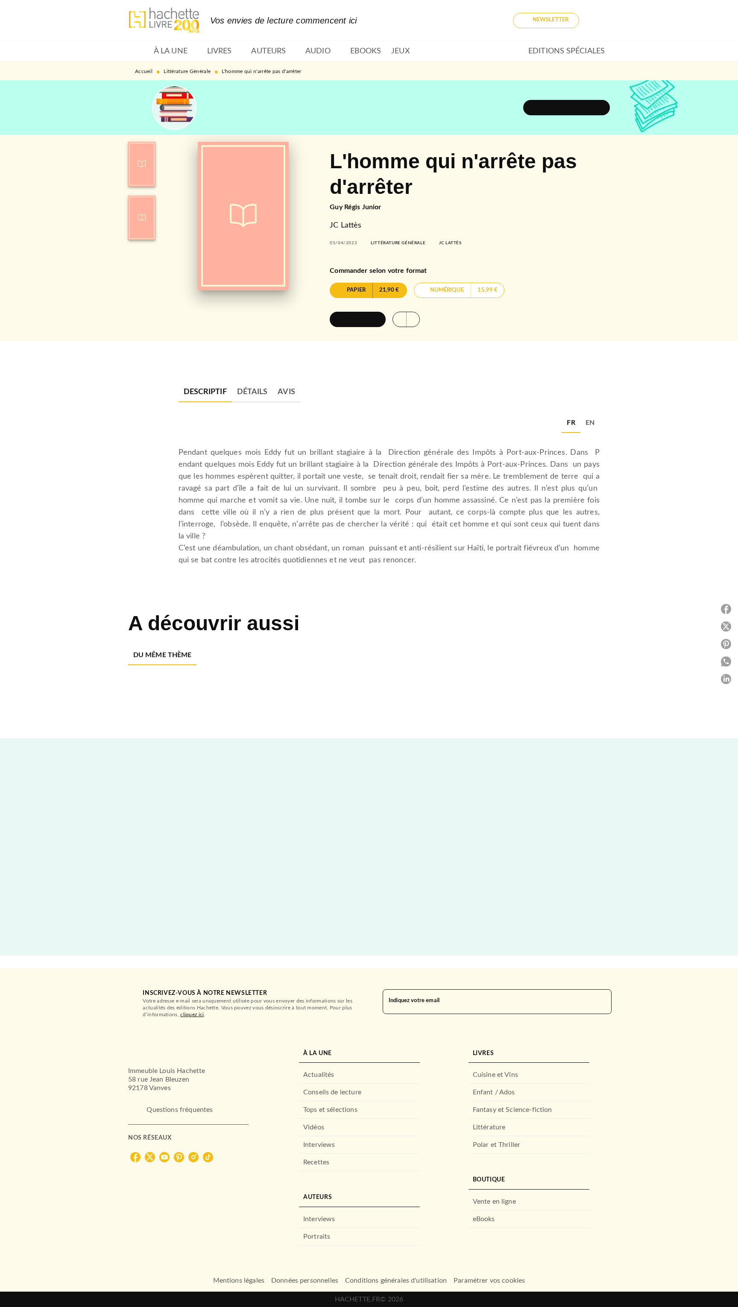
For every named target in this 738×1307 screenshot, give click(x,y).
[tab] (138, 51)
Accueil (143, 71)
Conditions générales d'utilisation (396, 1280)
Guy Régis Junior (355, 207)
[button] (546, 20)
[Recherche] (599, 20)
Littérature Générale (187, 71)
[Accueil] (164, 20)
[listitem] (135, 1157)
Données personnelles (304, 1280)
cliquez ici (192, 1014)
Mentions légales (238, 1280)
